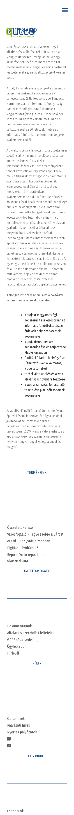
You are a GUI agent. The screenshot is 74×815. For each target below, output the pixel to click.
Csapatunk (15, 811)
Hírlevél (13, 653)
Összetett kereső (20, 527)
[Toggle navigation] (65, 9)
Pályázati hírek (18, 725)
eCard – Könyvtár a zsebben (28, 541)
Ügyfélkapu (15, 646)
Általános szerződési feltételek (30, 632)
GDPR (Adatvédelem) (22, 639)
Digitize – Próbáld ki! (22, 547)
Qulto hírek (16, 718)
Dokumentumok (19, 626)
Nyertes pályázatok (22, 732)
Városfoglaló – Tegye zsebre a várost (35, 534)
